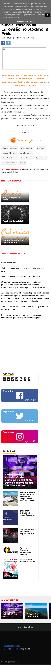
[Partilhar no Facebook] (3, 43)
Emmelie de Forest (10, 148)
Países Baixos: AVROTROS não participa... (10, 614)
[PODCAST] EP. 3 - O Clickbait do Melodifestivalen (28, 513)
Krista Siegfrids (27, 148)
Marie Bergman (25, 153)
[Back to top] (44, 661)
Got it (33, 21)
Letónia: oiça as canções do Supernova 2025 (27, 531)
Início (18, 627)
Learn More (21, 21)
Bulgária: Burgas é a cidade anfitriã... (35, 615)
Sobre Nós (28, 627)
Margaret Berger (9, 153)
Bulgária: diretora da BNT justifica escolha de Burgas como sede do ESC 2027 (28, 496)
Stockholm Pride (9, 163)
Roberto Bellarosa (9, 158)
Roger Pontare (26, 158)
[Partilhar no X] (8, 43)
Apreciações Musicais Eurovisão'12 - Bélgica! (26, 551)
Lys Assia (40, 148)
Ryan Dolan (40, 158)
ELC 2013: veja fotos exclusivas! (27, 560)
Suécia (22, 163)
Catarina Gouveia (28, 38)
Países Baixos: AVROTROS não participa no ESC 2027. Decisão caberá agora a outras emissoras (19, 480)
